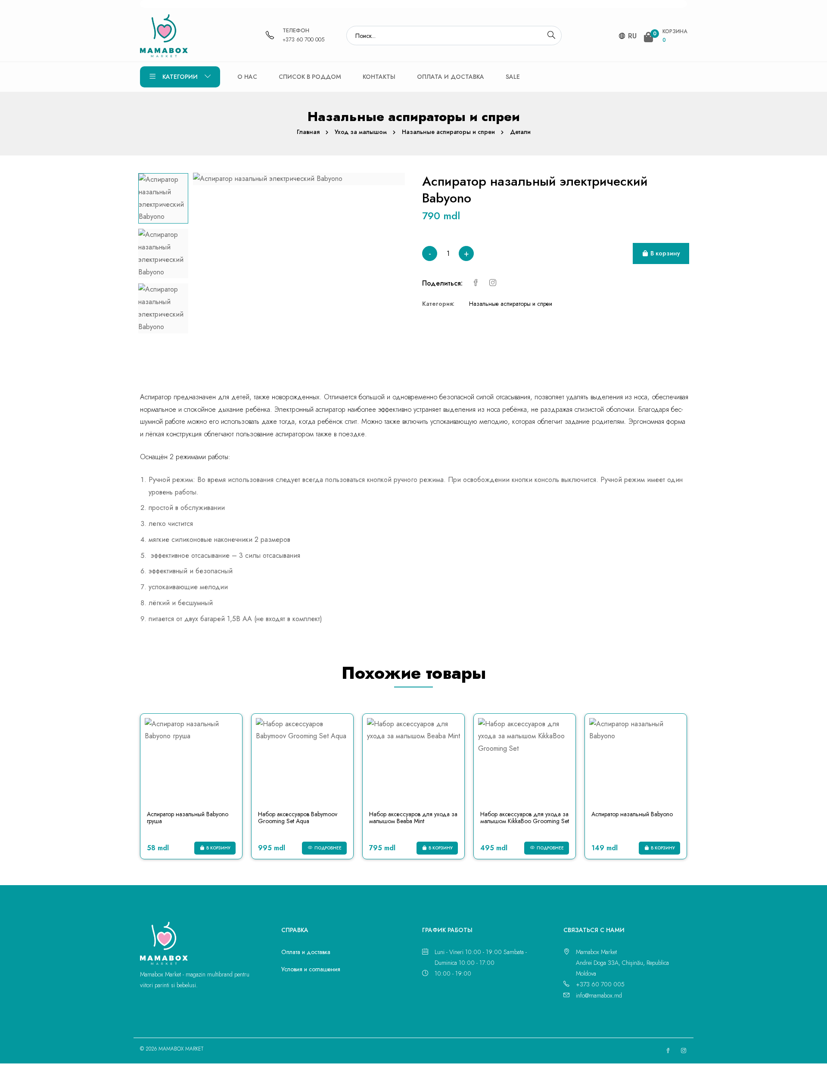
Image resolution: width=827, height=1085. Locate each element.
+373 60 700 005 (304, 39)
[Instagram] (492, 283)
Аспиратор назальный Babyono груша (187, 818)
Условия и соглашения (310, 969)
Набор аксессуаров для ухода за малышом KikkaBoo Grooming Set (524, 818)
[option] (163, 198)
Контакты (379, 76)
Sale (513, 76)
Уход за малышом (361, 131)
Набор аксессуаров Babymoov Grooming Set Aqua (297, 818)
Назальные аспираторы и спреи (448, 131)
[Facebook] (475, 283)
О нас (247, 76)
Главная (308, 131)
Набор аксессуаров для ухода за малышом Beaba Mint (413, 818)
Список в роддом (310, 76)
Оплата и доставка (450, 76)
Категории (180, 76)
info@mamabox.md (599, 995)
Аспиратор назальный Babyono (632, 814)
